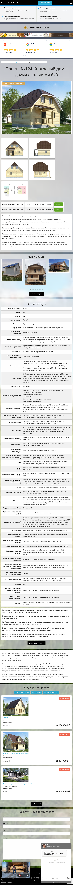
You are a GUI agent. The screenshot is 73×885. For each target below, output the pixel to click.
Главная (4, 62)
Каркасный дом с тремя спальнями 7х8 (16, 753)
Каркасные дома (15, 62)
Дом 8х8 (5, 718)
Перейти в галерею (36, 294)
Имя (4, 816)
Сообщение (6, 838)
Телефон (5, 823)
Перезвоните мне (45, 2)
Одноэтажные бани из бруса (51, 692)
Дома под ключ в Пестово (39, 28)
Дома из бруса (36, 803)
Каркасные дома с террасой (22, 692)
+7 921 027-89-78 (9, 2)
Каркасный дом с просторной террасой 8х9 (17, 784)
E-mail (4, 830)
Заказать (58, 204)
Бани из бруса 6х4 (36, 692)
